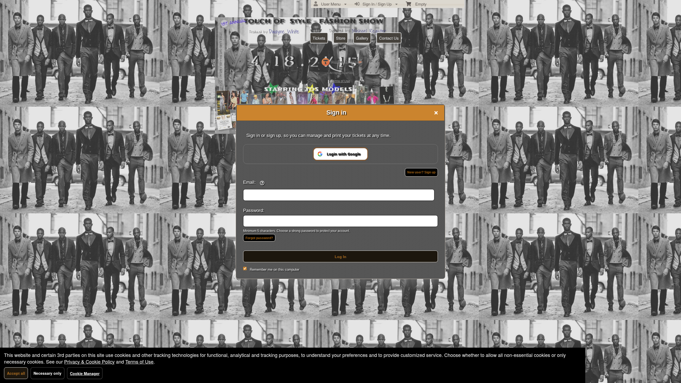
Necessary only (47, 373)
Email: (249, 182)
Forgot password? (259, 238)
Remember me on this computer (274, 270)
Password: (253, 210)
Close (436, 112)
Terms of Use (139, 361)
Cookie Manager (84, 373)
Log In (340, 257)
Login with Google (343, 153)
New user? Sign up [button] (421, 172)
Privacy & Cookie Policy (89, 361)
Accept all (16, 373)
